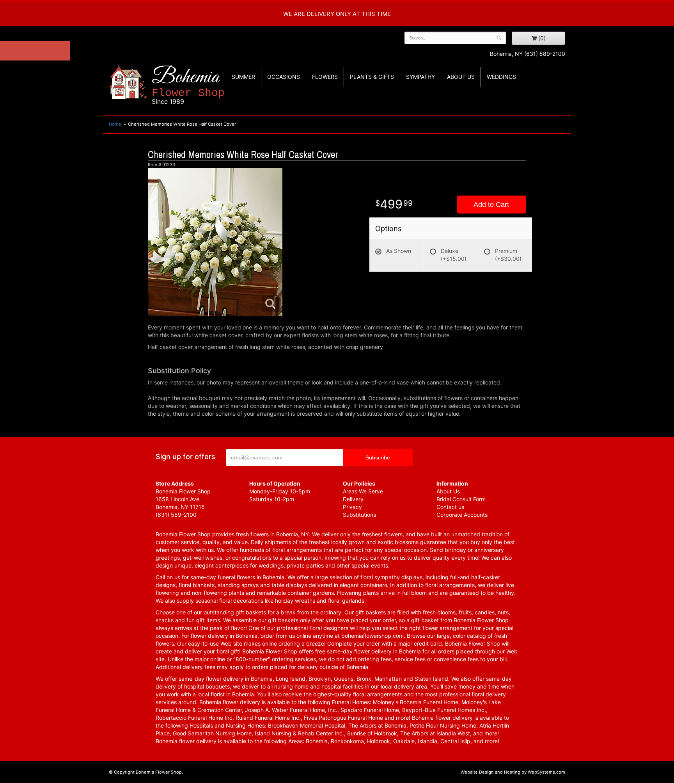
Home (115, 124)
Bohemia (188, 85)
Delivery (353, 499)
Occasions (283, 76)
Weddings (501, 76)
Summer (243, 76)
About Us (448, 491)
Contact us (450, 507)
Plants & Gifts (372, 76)
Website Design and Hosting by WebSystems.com (513, 772)
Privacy (352, 507)
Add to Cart (491, 204)
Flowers (325, 76)
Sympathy (420, 76)
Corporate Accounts (462, 514)
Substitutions (359, 514)
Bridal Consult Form (461, 499)
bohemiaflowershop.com (372, 635)
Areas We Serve (363, 491)
